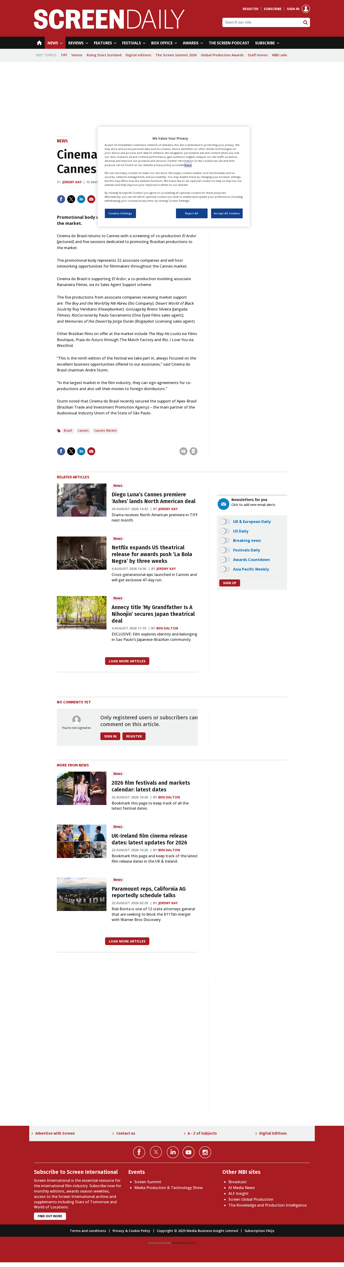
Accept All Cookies (227, 213)
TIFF (64, 55)
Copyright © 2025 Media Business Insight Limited (197, 1230)
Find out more (50, 1216)
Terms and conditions (88, 1230)
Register (250, 9)
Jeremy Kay (72, 182)
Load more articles (127, 661)
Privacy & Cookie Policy (131, 1230)
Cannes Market (105, 431)
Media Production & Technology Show (168, 1187)
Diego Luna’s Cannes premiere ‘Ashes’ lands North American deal (153, 498)
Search (305, 22)
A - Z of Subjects (202, 1133)
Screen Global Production (250, 1199)
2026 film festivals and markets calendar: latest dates (151, 786)
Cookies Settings (120, 213)
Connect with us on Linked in (173, 1152)
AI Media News (241, 1187)
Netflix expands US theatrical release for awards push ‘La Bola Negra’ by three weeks (152, 554)
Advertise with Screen (55, 1133)
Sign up (229, 583)
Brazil (68, 431)
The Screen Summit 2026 (176, 55)
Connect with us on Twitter (156, 1152)
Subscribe (273, 9)
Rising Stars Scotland (104, 55)
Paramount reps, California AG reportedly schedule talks (149, 892)
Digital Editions (273, 1133)
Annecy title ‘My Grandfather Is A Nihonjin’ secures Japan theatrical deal (153, 614)
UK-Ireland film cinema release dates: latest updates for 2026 (149, 839)
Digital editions (138, 55)
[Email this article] (91, 199)
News (62, 141)
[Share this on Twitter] (71, 199)
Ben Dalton (167, 628)
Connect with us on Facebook (139, 1152)
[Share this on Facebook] (61, 199)
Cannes (83, 431)
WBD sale (279, 55)
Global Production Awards (222, 55)
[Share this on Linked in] (81, 199)
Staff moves (258, 55)
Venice (76, 55)
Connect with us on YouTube (188, 1152)
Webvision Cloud (184, 1243)
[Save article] (193, 451)
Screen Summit (147, 1181)
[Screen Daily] (109, 27)
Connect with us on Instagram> (205, 1152)
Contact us (125, 1133)
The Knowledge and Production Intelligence (267, 1205)
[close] (197, 441)
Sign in (293, 9)
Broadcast (237, 1181)
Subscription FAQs (259, 1230)
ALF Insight (238, 1193)
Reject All (191, 213)
